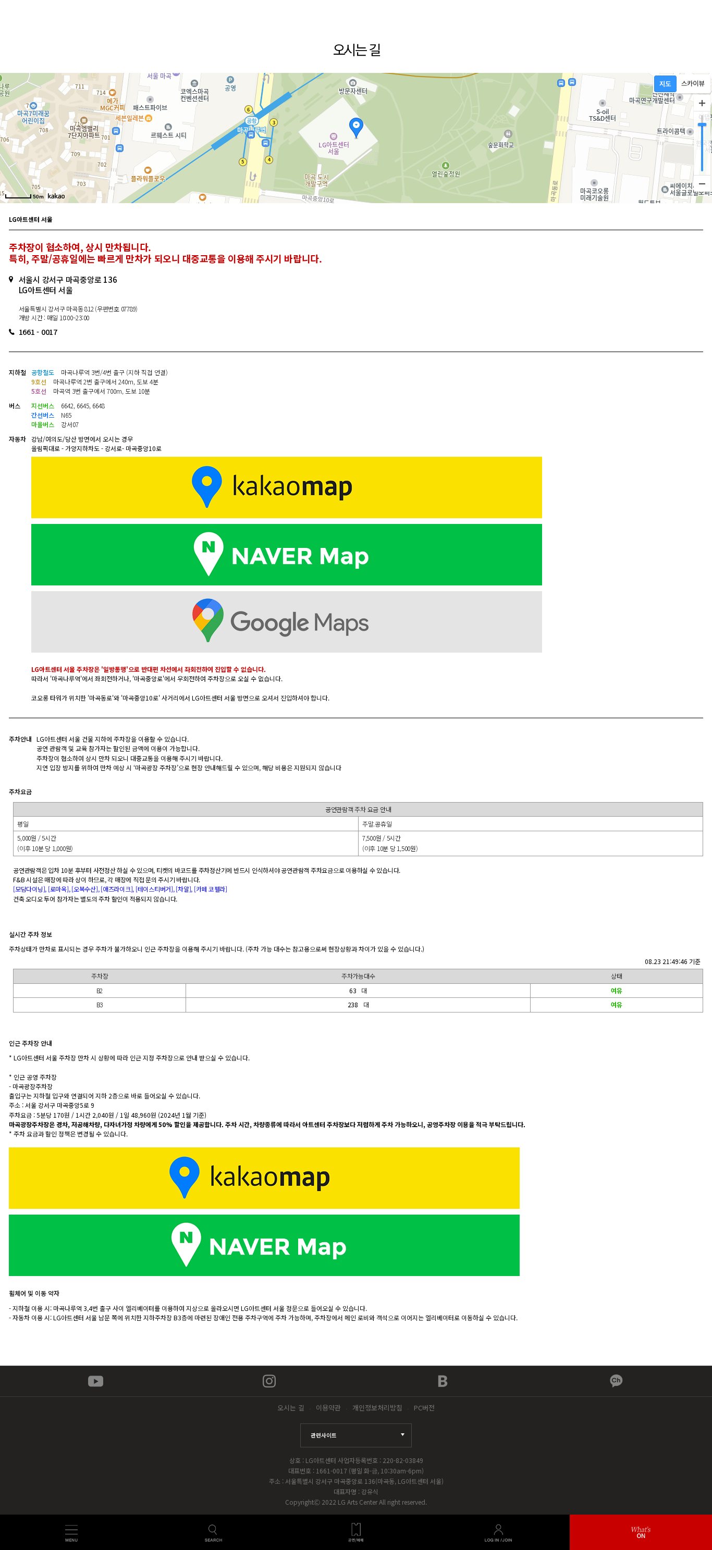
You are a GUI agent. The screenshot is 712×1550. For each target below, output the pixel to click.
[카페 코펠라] (210, 888)
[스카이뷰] (693, 84)
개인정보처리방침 (377, 1407)
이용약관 (328, 1407)
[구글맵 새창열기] (367, 623)
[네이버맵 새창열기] (367, 556)
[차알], (185, 888)
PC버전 (424, 1407)
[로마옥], (59, 888)
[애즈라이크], (118, 888)
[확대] (702, 103)
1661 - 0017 (38, 331)
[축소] (702, 183)
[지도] (665, 84)
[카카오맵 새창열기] (367, 488)
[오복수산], (86, 888)
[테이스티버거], (156, 888)
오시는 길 (290, 1407)
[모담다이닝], (30, 888)
